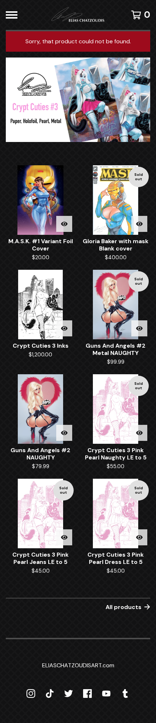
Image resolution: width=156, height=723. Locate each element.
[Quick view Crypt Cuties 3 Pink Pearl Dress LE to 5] (139, 537)
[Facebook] (87, 693)
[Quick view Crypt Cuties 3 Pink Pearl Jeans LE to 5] (64, 537)
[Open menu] (11, 15)
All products (123, 607)
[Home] (78, 15)
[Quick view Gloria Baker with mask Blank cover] (139, 224)
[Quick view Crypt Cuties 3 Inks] (64, 328)
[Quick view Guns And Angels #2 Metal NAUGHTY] (139, 328)
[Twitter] (68, 693)
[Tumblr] (125, 693)
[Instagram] (30, 693)
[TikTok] (49, 693)
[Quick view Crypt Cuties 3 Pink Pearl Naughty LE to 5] (139, 433)
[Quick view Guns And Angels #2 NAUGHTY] (64, 433)
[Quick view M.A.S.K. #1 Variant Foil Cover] (64, 224)
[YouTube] (106, 693)
